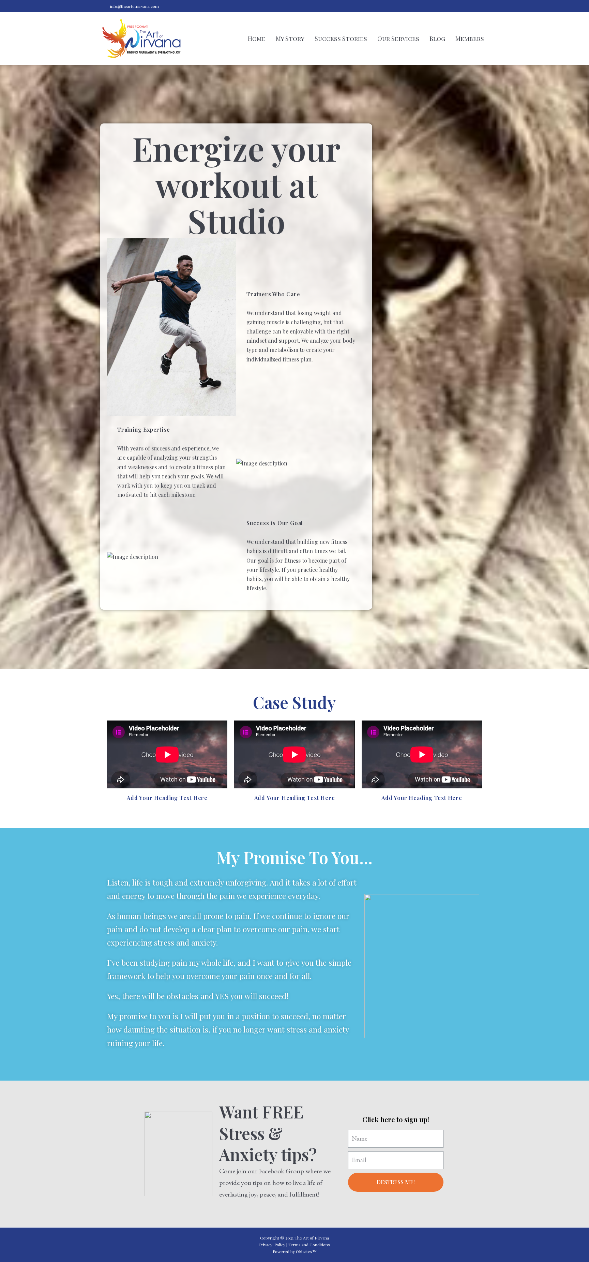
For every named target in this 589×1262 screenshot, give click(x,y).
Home (257, 38)
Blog (437, 38)
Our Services (398, 38)
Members (469, 38)
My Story (290, 38)
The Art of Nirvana (311, 1238)
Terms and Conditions (309, 1244)
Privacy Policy (272, 1244)
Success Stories (341, 38)
